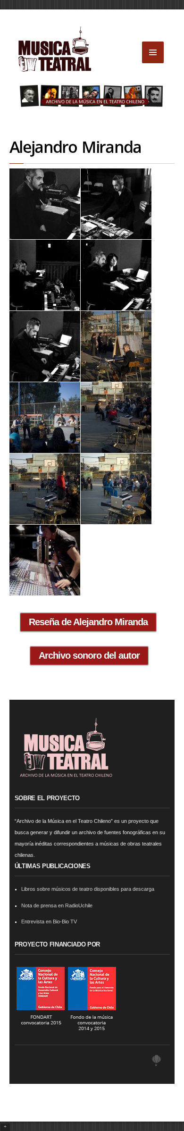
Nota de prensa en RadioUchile (56, 905)
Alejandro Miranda (75, 147)
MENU (153, 52)
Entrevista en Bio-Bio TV (49, 921)
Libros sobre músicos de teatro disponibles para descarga (87, 889)
